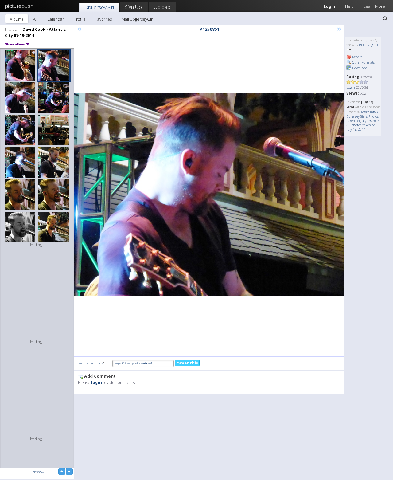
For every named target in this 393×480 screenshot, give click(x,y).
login (96, 382)
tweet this (187, 363)
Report (356, 56)
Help (349, 6)
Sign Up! (134, 6)
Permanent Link (90, 363)
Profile (80, 19)
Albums (16, 19)
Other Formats (363, 62)
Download (359, 67)
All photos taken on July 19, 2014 (361, 127)
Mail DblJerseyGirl (138, 19)
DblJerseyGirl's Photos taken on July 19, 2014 (363, 118)
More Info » (369, 111)
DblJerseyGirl (99, 7)
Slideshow (37, 472)
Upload (162, 6)
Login (329, 6)
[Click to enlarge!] (209, 194)
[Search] (385, 18)
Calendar (55, 19)
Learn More (374, 6)
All (35, 19)
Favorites (103, 19)
